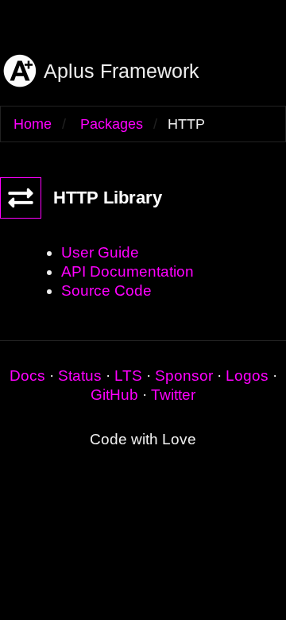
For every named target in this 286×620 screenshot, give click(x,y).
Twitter (173, 394)
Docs (27, 375)
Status (80, 375)
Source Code (106, 290)
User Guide (100, 252)
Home (33, 124)
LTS (128, 375)
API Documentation (127, 271)
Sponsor (184, 375)
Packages (111, 124)
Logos (247, 375)
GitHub (114, 394)
